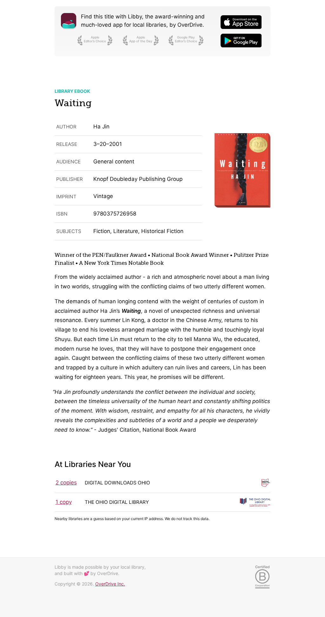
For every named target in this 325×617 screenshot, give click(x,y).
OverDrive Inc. (110, 583)
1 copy (64, 502)
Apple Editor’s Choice (95, 39)
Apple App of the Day (140, 39)
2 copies (66, 482)
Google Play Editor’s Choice (186, 39)
